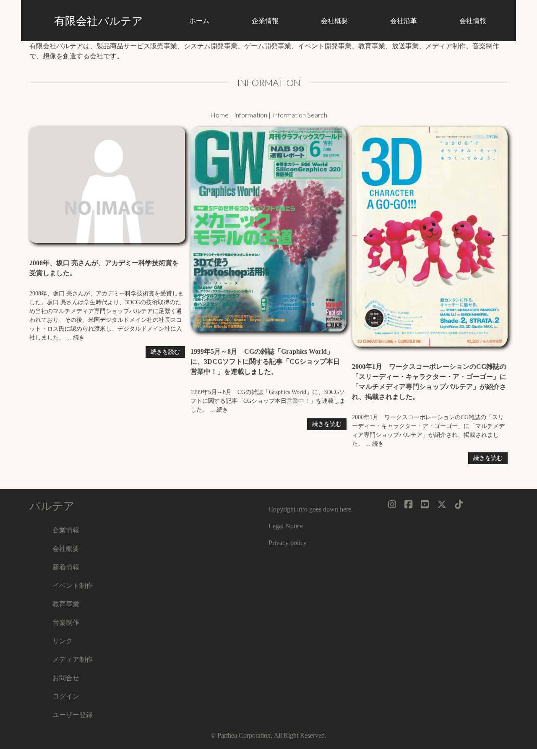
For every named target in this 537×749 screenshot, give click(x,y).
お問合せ (65, 677)
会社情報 (472, 20)
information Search (300, 115)
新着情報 (65, 567)
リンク (62, 641)
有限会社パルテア (98, 20)
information (251, 115)
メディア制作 (72, 659)
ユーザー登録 (72, 714)
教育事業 (65, 604)
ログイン (65, 696)
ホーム (199, 20)
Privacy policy (287, 542)
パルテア (52, 505)
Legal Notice (285, 526)
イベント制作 (72, 585)
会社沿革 (403, 20)
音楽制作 (65, 622)
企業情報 (265, 20)
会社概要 (334, 20)
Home (219, 115)
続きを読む (165, 352)
